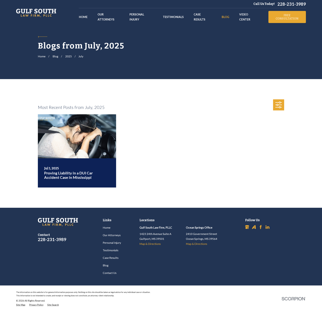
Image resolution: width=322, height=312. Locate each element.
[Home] (36, 13)
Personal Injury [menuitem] (136, 17)
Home (106, 227)
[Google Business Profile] (247, 227)
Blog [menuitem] (225, 17)
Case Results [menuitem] (199, 17)
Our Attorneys (112, 235)
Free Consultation (287, 17)
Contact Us (109, 273)
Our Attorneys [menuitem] (106, 17)
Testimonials (110, 250)
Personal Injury (112, 242)
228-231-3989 (291, 4)
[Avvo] (254, 227)
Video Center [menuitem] (244, 17)
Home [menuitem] (83, 17)
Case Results (110, 257)
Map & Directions (150, 243)
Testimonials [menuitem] (173, 17)
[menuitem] (20, 305)
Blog (105, 265)
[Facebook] (261, 227)
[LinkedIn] (267, 227)
